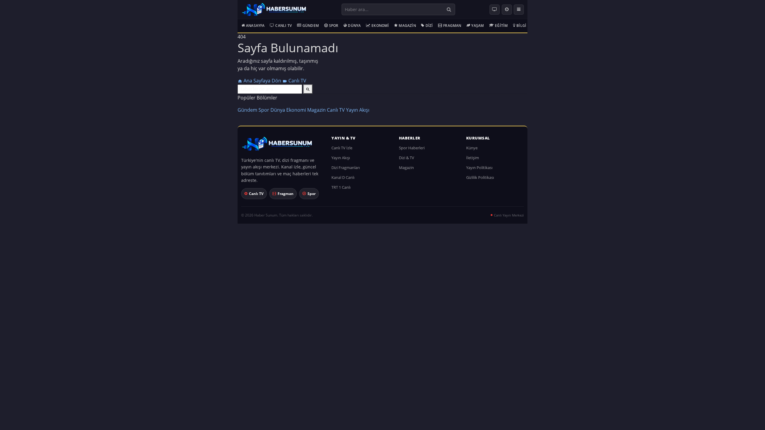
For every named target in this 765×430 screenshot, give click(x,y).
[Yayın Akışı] (507, 9)
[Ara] (449, 9)
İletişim (472, 157)
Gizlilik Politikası (480, 177)
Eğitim (501, 25)
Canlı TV (283, 25)
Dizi (429, 25)
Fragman (452, 25)
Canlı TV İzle (341, 147)
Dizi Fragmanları (345, 167)
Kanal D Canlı (342, 177)
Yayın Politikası (479, 167)
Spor (334, 25)
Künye (472, 147)
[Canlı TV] (494, 9)
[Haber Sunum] (274, 9)
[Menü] (519, 9)
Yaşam (477, 25)
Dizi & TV (406, 157)
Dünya (354, 25)
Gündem (310, 25)
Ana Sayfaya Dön (262, 80)
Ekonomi (380, 25)
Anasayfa (255, 25)
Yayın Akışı (357, 110)
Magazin (407, 25)
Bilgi (521, 25)
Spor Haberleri (412, 147)
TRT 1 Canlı (341, 187)
